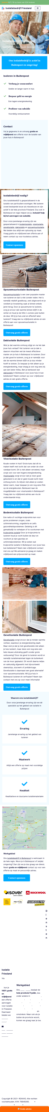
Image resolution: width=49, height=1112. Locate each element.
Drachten (20, 999)
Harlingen (35, 1002)
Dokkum (26, 1002)
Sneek (19, 1002)
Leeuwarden (36, 996)
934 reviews (30, 2)
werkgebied (25, 990)
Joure (27, 999)
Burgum (28, 1008)
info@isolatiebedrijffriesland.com (7, 1032)
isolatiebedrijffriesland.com (7, 984)
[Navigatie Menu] (37, 8)
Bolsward (20, 1008)
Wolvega (28, 1005)
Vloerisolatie (46, 985)
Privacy (18, 1105)
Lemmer (19, 1005)
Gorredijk (32, 1011)
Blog (32, 1102)
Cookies (27, 1105)
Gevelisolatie (46, 1057)
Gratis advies (25, 1109)
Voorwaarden (7, 1105)
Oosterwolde (21, 1011)
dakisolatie (8, 373)
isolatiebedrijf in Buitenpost (19, 858)
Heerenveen (36, 999)
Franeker (36, 1005)
